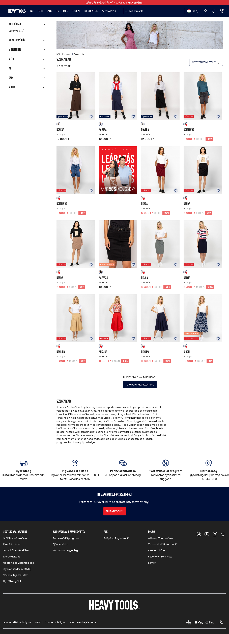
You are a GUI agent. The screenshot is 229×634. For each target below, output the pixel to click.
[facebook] (199, 534)
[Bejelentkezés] (206, 11)
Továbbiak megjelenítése (139, 384)
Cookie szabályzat (55, 622)
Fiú (57, 11)
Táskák (76, 11)
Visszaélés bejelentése (83, 622)
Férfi (40, 11)
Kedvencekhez (91, 116)
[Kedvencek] (214, 11)
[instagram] (215, 534)
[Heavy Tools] (17, 11)
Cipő (65, 11)
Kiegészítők (91, 11)
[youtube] (207, 534)
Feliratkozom (114, 511)
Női (32, 11)
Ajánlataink (109, 11)
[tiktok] (223, 534)
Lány (49, 11)
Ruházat (66, 54)
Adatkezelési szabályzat (17, 622)
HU (193, 11)
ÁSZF (38, 622)
